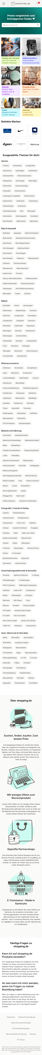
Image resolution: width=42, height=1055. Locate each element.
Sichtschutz (22, 206)
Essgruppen (31, 326)
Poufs (5, 346)
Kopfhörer (6, 590)
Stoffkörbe (33, 413)
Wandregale (7, 331)
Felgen (18, 653)
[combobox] (21, 25)
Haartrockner (7, 273)
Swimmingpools (21, 216)
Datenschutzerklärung (26, 1017)
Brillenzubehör (28, 460)
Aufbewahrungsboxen (30, 388)
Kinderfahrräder (25, 673)
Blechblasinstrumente (10, 558)
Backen (5, 486)
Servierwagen (28, 305)
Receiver (6, 605)
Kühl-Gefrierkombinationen (25, 288)
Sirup (20, 481)
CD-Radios (28, 595)
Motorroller (6, 663)
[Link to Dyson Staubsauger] (7, 144)
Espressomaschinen (27, 283)
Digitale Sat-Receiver (21, 575)
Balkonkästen (21, 221)
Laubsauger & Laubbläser (11, 196)
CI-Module (35, 575)
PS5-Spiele (6, 610)
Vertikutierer (20, 201)
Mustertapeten (8, 413)
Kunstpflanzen (32, 368)
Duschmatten (7, 253)
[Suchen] (38, 25)
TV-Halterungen (24, 580)
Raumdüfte (15, 408)
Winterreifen (15, 637)
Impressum (11, 1017)
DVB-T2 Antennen (9, 585)
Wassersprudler (33, 258)
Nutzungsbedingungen (21, 1028)
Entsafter (27, 293)
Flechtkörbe (21, 418)
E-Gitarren (6, 548)
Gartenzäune (7, 216)
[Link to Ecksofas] (31, 107)
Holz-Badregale (8, 248)
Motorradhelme (21, 647)
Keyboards (25, 558)
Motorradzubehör (31, 653)
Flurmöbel (33, 310)
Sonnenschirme (8, 176)
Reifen (5, 637)
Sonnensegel (20, 181)
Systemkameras (8, 518)
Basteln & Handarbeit (10, 538)
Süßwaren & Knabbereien (27, 501)
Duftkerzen (6, 368)
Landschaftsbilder (9, 378)
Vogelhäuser (7, 398)
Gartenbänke (32, 170)
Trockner (19, 273)
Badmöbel (6, 233)
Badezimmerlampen (31, 233)
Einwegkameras (23, 518)
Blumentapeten (8, 418)
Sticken (5, 553)
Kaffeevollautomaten (10, 283)
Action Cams (21, 523)
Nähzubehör (25, 543)
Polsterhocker (30, 331)
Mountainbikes (8, 678)
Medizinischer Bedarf (32, 440)
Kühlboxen (20, 258)
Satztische (14, 346)
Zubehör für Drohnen (20, 528)
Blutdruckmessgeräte (10, 470)
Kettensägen (33, 181)
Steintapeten (21, 413)
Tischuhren (27, 408)
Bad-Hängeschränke (22, 243)
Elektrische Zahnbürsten (11, 460)
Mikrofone (6, 600)
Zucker (14, 486)
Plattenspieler (16, 595)
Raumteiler (6, 305)
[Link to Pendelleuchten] (31, 81)
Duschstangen (8, 258)
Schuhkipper (32, 315)
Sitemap (33, 1034)
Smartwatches (31, 625)
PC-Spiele (6, 615)
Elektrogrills (31, 211)
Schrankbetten (8, 356)
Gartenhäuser (33, 201)
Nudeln (23, 491)
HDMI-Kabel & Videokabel (27, 585)
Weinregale (6, 351)
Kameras (6, 513)
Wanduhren (15, 373)
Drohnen (6, 528)
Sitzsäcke (19, 341)
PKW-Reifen (7, 642)
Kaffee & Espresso (9, 501)
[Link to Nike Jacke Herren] (21, 131)
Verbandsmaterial (9, 465)
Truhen (5, 408)
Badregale (17, 233)
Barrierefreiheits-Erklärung (16, 1034)
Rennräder (20, 678)
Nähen (15, 543)
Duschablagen (21, 253)
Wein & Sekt (20, 496)
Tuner (28, 600)
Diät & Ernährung (31, 475)
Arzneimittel (7, 435)
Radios (5, 595)
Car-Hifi (23, 658)
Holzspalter (6, 191)
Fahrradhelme (7, 653)
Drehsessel (6, 326)
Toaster (17, 293)
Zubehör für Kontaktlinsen (11, 450)
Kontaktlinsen (15, 445)
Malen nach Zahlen (28, 533)
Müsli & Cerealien (8, 481)
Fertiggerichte (7, 496)
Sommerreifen (28, 637)
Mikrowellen (7, 293)
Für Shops (21, 1040)
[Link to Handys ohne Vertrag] (10, 51)
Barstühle (18, 331)
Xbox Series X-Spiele (10, 620)
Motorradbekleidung (10, 658)
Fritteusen (6, 263)
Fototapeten (20, 393)
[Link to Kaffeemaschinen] (31, 51)
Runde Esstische (32, 351)
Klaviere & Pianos (33, 548)
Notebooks (18, 625)
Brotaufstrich (25, 486)
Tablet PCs (6, 625)
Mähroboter (34, 221)
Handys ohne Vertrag (28, 620)
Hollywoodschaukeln (24, 176)
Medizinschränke (23, 248)
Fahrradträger (7, 668)
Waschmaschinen (22, 268)
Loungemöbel (30, 165)
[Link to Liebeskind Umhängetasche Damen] (21, 144)
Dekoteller (30, 403)
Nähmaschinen (26, 538)
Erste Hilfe (22, 465)
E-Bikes (16, 663)
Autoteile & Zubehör (21, 642)
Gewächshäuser (8, 206)
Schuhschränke (21, 336)
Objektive (32, 523)
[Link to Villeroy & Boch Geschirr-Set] (7, 131)
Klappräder (6, 683)
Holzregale (25, 346)
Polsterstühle (7, 341)
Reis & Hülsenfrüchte (10, 491)
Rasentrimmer (7, 201)
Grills (21, 211)
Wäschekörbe (19, 398)
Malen (16, 533)
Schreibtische (7, 320)
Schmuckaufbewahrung (11, 388)
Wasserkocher (7, 268)
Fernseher (6, 575)
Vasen (5, 373)
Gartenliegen (20, 170)
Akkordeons (7, 563)
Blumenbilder (20, 383)
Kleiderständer (20, 310)
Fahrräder (27, 663)
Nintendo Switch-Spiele (22, 610)
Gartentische (7, 170)
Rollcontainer (7, 310)
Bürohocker (18, 351)
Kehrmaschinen (29, 196)
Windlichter (32, 393)
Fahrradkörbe (21, 668)
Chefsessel (20, 320)
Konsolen (16, 605)
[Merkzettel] (37, 4)
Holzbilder (6, 403)
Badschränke (7, 238)
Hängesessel (7, 181)
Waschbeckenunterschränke (25, 238)
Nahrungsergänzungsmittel (12, 475)
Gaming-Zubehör (29, 605)
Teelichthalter (23, 378)
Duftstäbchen (7, 393)
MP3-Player (18, 600)
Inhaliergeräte (34, 465)
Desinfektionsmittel (21, 435)
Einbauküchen (22, 356)
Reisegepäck (7, 647)
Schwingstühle (31, 341)
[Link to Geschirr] (10, 81)
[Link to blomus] (35, 144)
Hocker (16, 305)
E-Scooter (33, 658)
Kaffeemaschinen (31, 278)
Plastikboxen (18, 403)
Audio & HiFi (18, 590)
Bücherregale (7, 336)
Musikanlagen (18, 548)
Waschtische (7, 243)
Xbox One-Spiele (19, 615)
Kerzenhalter (19, 368)
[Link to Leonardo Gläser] (35, 131)
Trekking (31, 678)
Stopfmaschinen (20, 563)
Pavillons (6, 165)
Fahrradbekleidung (9, 673)
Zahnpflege (15, 455)
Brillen (5, 445)
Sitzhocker (6, 315)
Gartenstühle (17, 165)
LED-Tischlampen (9, 423)
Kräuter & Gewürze (32, 481)
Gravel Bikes (33, 683)
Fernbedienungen (9, 580)
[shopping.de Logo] (20, 3)
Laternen (35, 378)
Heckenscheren (20, 191)
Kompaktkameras (19, 513)
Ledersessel (18, 326)
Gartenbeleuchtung (9, 211)
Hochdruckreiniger (21, 186)
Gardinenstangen (24, 423)
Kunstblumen (27, 373)
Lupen (5, 455)
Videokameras (7, 523)
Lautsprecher (30, 590)
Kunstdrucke (7, 383)
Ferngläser (34, 528)
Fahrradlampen (20, 683)
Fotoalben (6, 533)
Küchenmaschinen (20, 263)
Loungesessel (18, 315)
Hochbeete (34, 216)
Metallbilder (32, 398)
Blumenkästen (7, 221)
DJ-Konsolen (16, 553)
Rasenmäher (7, 186)
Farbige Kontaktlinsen (31, 450)
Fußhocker (31, 320)
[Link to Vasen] (10, 107)
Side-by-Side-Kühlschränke (12, 278)
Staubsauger (7, 288)
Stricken (5, 543)
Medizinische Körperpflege (12, 440)
